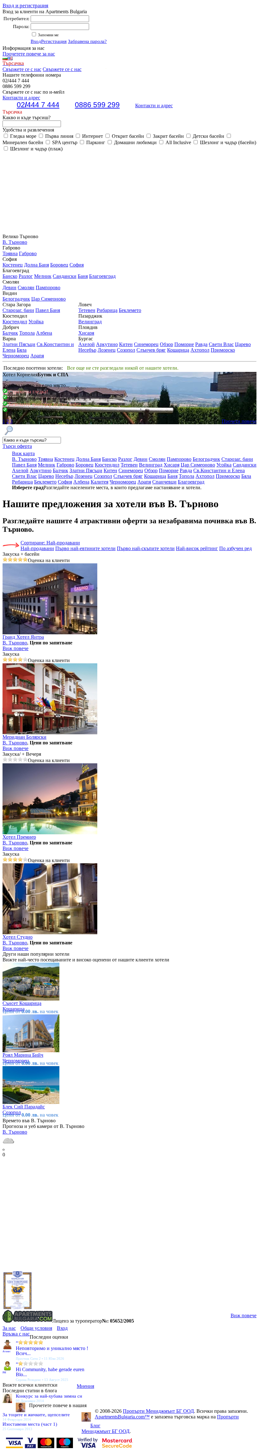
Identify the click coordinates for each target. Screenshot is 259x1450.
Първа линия (58, 136)
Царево (243, 344)
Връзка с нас (16, 1333)
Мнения (85, 1386)
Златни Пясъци (19, 344)
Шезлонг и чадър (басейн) (227, 142)
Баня (83, 276)
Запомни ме (48, 34)
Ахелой (86, 344)
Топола (27, 333)
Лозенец (107, 350)
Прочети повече (239, 421)
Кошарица (178, 350)
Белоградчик (16, 299)
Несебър (87, 350)
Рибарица (107, 310)
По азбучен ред (235, 548)
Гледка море (22, 136)
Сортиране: (50, 542)
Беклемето (130, 310)
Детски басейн (207, 136)
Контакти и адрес (154, 105)
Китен (126, 344)
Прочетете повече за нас (29, 53)
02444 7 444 (38, 105)
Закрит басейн (168, 136)
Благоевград (102, 276)
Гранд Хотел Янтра (23, 637)
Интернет (92, 136)
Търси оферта (17, 446)
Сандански (64, 276)
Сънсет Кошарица (22, 1003)
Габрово (28, 253)
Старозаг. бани (18, 310)
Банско (10, 276)
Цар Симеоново (48, 299)
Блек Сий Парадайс (24, 1106)
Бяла (22, 350)
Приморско (223, 350)
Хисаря (86, 333)
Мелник (42, 276)
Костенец (13, 264)
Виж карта (23, 453)
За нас (9, 1328)
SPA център (64, 142)
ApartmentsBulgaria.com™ (122, 1416)
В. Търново (15, 242)
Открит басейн (127, 136)
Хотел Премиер (19, 837)
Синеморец (146, 344)
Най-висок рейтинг (197, 548)
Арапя (37, 355)
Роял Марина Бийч (23, 1055)
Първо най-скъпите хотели (146, 548)
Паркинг (95, 142)
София (76, 264)
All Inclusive (177, 142)
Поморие (184, 344)
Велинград (90, 321)
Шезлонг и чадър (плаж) (36, 148)
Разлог (26, 276)
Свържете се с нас (22, 69)
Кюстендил (15, 321)
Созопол (126, 350)
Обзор (166, 344)
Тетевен (86, 310)
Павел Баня (47, 310)
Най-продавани (37, 548)
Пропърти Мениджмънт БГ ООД (158, 1411)
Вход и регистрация (25, 6)
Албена (44, 333)
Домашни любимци (135, 142)
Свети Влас (221, 344)
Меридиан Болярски (24, 737)
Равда (201, 344)
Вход (36, 41)
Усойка (36, 321)
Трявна (10, 253)
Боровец (59, 264)
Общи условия (36, 1328)
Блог (95, 1425)
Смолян (26, 287)
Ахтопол (199, 350)
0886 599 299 (97, 105)
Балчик (10, 333)
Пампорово (48, 287)
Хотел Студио (18, 937)
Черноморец (16, 355)
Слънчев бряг (151, 350)
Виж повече (15, 648)
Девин (9, 287)
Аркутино (107, 344)
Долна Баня (36, 264)
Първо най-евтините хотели (85, 548)
